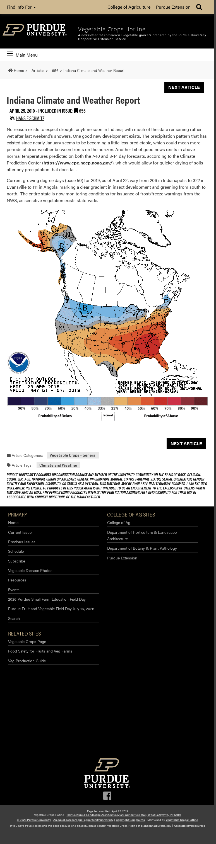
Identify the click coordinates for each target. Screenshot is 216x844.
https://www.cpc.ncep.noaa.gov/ (78, 162)
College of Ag (118, 522)
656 (82, 110)
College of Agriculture (128, 7)
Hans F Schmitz (30, 118)
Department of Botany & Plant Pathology (142, 548)
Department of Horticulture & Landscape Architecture (142, 535)
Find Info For (20, 7)
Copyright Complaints (130, 820)
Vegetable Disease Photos (30, 570)
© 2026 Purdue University (34, 820)
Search (14, 618)
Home (13, 522)
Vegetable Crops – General (73, 455)
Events (14, 589)
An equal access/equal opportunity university (83, 820)
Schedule (16, 551)
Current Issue (20, 532)
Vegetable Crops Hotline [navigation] (112, 29)
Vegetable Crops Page (27, 641)
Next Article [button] (184, 87)
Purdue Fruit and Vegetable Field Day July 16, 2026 (51, 608)
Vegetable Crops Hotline (182, 820)
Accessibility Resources (189, 826)
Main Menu (26, 55)
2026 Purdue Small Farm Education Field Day (47, 599)
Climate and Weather (58, 465)
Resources (17, 580)
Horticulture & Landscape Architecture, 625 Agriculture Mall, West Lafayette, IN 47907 (124, 815)
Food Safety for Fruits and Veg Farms (40, 651)
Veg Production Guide (27, 660)
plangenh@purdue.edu (156, 826)
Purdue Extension (173, 7)
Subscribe (16, 561)
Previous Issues (21, 541)
